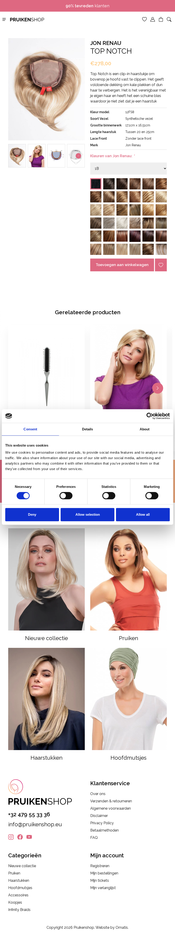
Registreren (99, 866)
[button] (4, 19)
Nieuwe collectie (22, 866)
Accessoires (18, 895)
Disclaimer (99, 816)
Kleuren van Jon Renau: (112, 156)
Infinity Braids (19, 910)
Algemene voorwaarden (110, 808)
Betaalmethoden (104, 830)
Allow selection (87, 514)
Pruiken (14, 873)
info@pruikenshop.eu (35, 824)
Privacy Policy (102, 823)
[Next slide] (78, 156)
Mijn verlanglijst (103, 888)
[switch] (65, 495)
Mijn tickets (99, 880)
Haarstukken (18, 880)
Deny (32, 514)
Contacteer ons (89, 5)
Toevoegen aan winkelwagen (122, 265)
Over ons (98, 794)
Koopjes (15, 902)
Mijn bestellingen (104, 873)
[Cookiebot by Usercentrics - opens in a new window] (150, 416)
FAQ (94, 837)
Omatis (122, 927)
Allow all (143, 514)
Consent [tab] (30, 429)
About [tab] (145, 429)
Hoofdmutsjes (20, 888)
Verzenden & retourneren (111, 801)
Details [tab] (87, 429)
